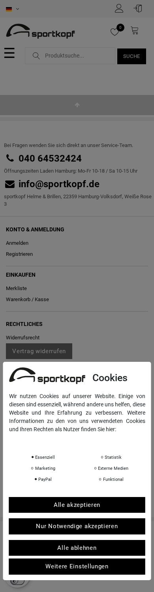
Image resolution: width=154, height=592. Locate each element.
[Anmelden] (139, 8)
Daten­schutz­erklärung (40, 440)
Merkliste (16, 288)
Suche (132, 56)
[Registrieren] (121, 8)
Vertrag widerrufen (39, 351)
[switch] (17, 580)
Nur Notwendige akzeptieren (77, 526)
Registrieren (19, 254)
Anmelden (17, 243)
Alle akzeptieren (77, 504)
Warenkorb (18, 299)
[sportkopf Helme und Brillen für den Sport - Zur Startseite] (40, 32)
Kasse (42, 299)
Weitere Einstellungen (77, 566)
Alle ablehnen (76, 547)
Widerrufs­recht (22, 338)
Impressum (88, 440)
